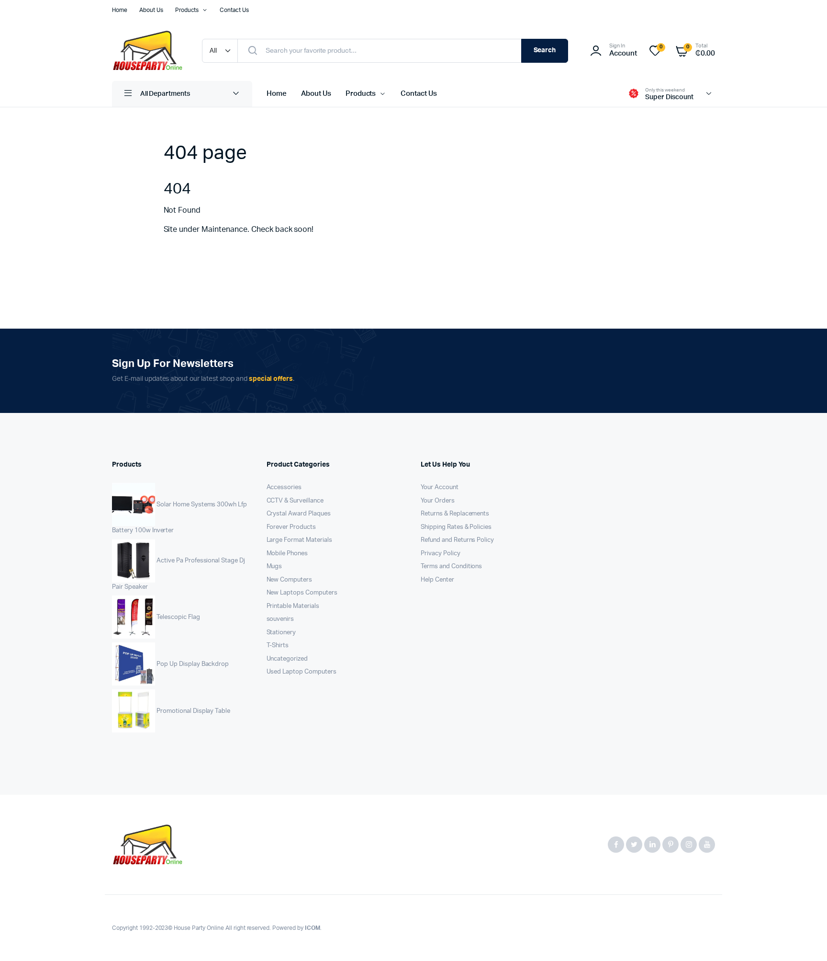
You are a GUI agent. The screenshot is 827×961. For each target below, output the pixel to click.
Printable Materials (293, 606)
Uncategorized (287, 659)
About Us (151, 10)
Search (545, 50)
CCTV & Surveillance (295, 501)
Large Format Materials (299, 540)
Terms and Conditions (451, 566)
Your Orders (438, 501)
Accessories (284, 487)
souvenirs (280, 619)
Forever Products (291, 527)
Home (119, 10)
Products (187, 10)
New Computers (290, 580)
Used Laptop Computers (301, 672)
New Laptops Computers (302, 593)
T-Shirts (278, 645)
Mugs (274, 566)
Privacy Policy (440, 553)
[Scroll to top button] (805, 939)
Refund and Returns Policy (457, 540)
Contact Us (234, 10)
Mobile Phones (287, 553)
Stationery (281, 632)
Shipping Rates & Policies (456, 527)
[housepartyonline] (147, 50)
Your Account (439, 487)
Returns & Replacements (455, 514)
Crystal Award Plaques (299, 514)
